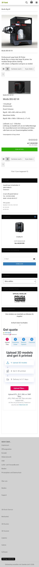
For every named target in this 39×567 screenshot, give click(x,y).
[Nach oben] (33, 563)
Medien (4, 469)
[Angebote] (35, 217)
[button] (4, 69)
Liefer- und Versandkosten (10, 465)
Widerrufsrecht (6, 457)
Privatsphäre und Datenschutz (11, 472)
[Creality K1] (19, 227)
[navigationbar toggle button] (36, 2)
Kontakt (4, 453)
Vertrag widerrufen (8, 559)
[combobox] (17, 69)
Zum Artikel (19, 149)
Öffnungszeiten (7, 449)
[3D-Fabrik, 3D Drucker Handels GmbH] (4, 2)
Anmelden (19, 264)
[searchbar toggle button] (26, 2)
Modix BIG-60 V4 (8, 95)
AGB (3, 461)
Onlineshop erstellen (12, 564)
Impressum (5, 445)
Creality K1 (19, 237)
